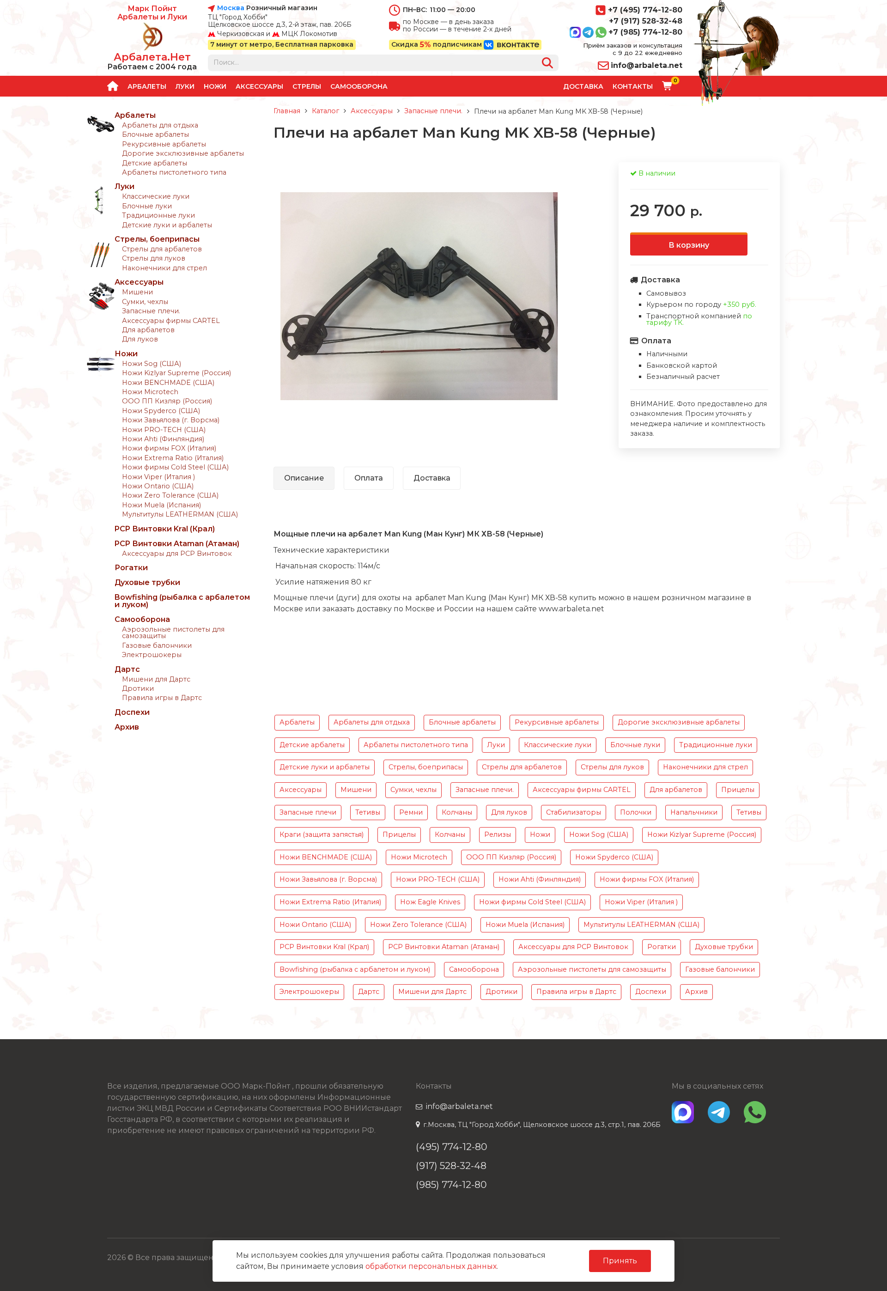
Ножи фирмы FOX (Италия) (169, 448)
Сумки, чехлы (145, 302)
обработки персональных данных (431, 1266)
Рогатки (131, 567)
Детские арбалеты (154, 163)
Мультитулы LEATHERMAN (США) (180, 514)
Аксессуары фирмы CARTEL (171, 321)
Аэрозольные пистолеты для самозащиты (173, 632)
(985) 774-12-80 (451, 1184)
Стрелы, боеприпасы (157, 239)
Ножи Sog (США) (151, 363)
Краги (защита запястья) (321, 834)
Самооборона (359, 86)
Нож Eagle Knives (430, 902)
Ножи (215, 86)
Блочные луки (147, 206)
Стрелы (306, 86)
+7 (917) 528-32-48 (645, 21)
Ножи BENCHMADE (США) (168, 382)
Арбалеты (147, 86)
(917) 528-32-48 (451, 1165)
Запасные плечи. (151, 311)
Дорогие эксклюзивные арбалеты (183, 153)
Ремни (411, 812)
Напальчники (693, 812)
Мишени (137, 292)
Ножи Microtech (150, 392)
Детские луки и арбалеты (167, 225)
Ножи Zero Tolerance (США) (170, 495)
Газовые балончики (157, 645)
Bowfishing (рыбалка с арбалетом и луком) (182, 601)
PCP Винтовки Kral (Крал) (165, 528)
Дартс (127, 669)
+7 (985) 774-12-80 (645, 32)
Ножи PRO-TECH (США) (164, 430)
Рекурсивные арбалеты (164, 144)
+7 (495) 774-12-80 (645, 10)
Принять (620, 1260)
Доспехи (132, 712)
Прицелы (737, 790)
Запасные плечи (307, 812)
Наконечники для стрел (164, 268)
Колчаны (457, 812)
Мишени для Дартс (156, 679)
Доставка (583, 86)
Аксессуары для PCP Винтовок (177, 553)
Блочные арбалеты (155, 134)
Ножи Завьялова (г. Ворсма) (170, 420)
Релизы (497, 834)
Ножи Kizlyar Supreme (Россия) (176, 373)
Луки (185, 86)
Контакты (633, 86)
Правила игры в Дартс (162, 698)
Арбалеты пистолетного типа (174, 172)
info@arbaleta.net (646, 65)
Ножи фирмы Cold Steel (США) (175, 467)
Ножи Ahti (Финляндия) (163, 439)
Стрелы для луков (153, 258)
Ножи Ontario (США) (158, 486)
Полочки (635, 812)
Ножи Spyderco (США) (161, 411)
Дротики (138, 688)
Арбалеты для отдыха (160, 125)
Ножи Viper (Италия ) (158, 477)
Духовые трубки (147, 582)
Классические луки (155, 196)
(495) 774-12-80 (451, 1146)
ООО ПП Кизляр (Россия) (167, 401)
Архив (127, 727)
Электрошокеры (152, 655)
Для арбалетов (148, 330)
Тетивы (367, 812)
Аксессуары (259, 86)
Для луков (140, 339)
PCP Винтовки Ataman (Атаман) (177, 543)
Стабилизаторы (573, 812)
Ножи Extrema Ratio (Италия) (173, 458)
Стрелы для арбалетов (162, 249)
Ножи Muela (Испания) (161, 505)
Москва (230, 8)
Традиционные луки (158, 215)
